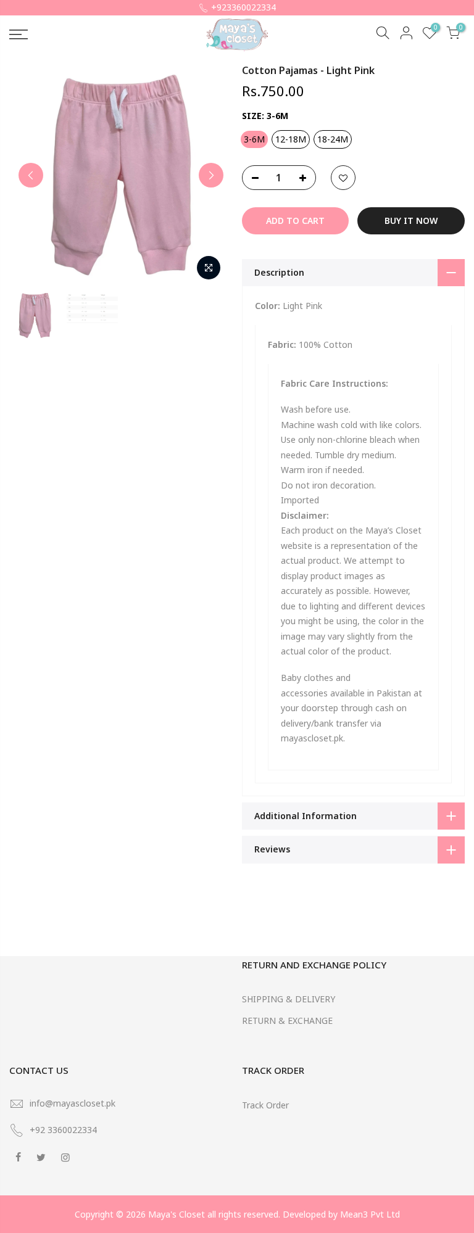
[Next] (211, 175)
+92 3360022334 (63, 1130)
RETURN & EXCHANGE (287, 1020)
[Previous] (31, 175)
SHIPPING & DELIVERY (288, 999)
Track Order (265, 1105)
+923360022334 (243, 7)
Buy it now (411, 220)
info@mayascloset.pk (72, 1103)
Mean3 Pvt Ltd (370, 1214)
